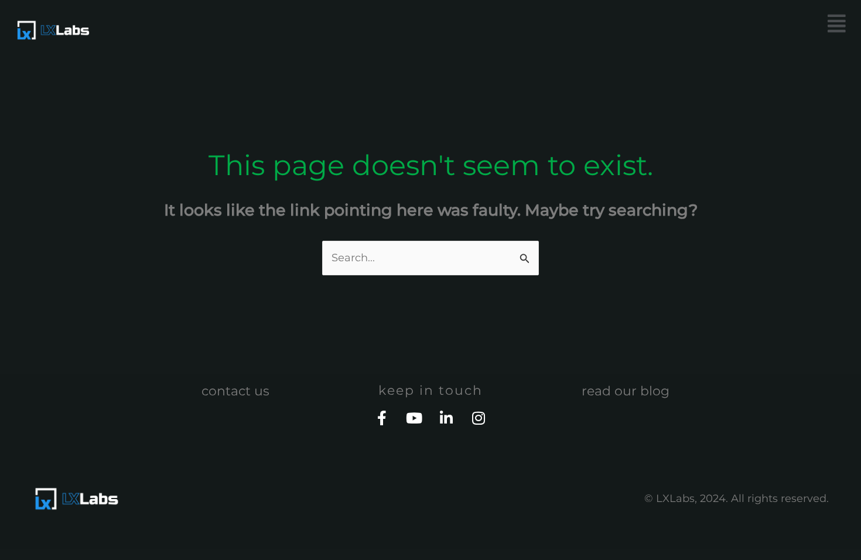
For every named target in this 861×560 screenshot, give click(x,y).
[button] (644, 24)
